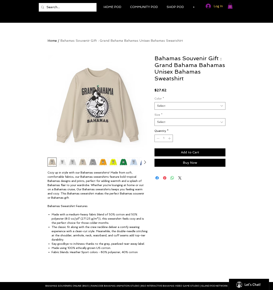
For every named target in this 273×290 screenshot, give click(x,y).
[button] (230, 6)
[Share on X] (179, 178)
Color (159, 98)
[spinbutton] (163, 138)
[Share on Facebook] (157, 178)
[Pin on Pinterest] (164, 178)
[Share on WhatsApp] (172, 178)
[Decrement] (157, 138)
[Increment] (169, 138)
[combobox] (189, 106)
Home (52, 40)
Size (158, 114)
